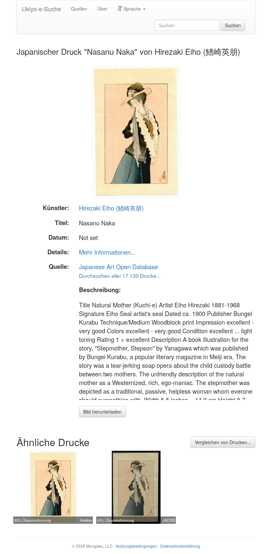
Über (102, 8)
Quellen (79, 8)
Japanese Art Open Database (118, 266)
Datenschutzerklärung (180, 546)
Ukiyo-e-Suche (41, 8)
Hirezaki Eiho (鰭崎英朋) (111, 207)
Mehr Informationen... (107, 252)
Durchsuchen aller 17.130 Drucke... (120, 275)
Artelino (86, 520)
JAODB (169, 520)
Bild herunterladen (102, 411)
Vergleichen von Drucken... (223, 442)
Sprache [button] (132, 8)
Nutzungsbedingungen (136, 546)
